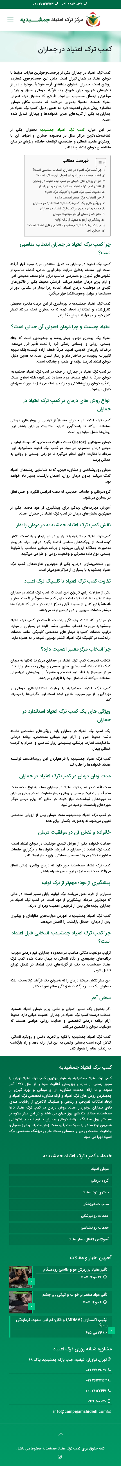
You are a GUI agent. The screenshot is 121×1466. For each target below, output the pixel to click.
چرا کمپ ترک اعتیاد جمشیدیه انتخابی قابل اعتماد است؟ (64, 225)
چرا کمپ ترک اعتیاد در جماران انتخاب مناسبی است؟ (67, 170)
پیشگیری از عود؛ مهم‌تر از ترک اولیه (77, 220)
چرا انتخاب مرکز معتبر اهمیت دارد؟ (78, 197)
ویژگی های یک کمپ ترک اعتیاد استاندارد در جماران (67, 203)
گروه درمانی (100, 1181)
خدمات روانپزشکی (95, 1216)
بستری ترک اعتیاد (96, 1192)
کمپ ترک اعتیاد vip (25, 1108)
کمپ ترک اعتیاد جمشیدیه (62, 130)
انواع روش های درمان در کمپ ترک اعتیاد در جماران (66, 181)
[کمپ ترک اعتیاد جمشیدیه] (60, 19)
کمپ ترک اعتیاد (100, 1078)
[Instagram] (60, 1457)
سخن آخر (93, 230)
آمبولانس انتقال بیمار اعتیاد (89, 1239)
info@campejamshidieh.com (80, 1412)
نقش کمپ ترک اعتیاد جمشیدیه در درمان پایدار (70, 186)
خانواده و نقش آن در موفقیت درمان (77, 214)
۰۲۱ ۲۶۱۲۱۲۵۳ (43, 4)
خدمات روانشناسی (95, 1228)
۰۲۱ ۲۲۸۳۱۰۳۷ (72, 4)
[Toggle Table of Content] (98, 162)
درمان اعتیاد (100, 1169)
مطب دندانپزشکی (95, 1204)
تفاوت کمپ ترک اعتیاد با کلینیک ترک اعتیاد (72, 192)
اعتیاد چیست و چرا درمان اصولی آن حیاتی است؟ (68, 175)
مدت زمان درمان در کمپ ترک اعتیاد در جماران (70, 208)
